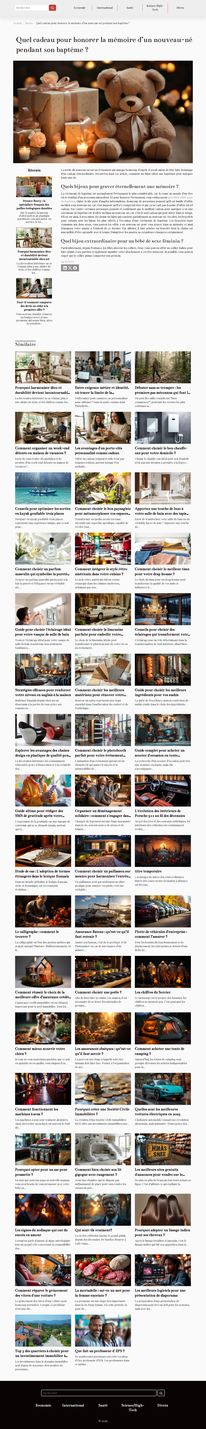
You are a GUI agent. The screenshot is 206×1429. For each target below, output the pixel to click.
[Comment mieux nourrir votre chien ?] (43, 1028)
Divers (180, 7)
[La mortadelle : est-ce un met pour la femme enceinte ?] (103, 1269)
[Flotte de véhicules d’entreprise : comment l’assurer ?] (163, 911)
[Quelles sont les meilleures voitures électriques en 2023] (163, 1088)
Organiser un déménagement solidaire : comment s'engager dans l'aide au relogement (102, 816)
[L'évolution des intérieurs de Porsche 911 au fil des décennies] (163, 790)
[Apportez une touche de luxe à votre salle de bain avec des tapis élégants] (163, 488)
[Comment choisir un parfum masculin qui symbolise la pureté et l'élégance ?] (43, 548)
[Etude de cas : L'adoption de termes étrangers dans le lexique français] (43, 850)
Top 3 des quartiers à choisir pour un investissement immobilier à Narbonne (42, 1356)
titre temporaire (148, 871)
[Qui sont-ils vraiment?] (103, 1209)
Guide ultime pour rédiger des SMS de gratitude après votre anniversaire (39, 816)
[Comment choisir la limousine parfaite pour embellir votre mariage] (103, 609)
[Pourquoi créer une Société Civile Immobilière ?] (103, 1088)
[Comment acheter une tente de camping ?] (163, 1028)
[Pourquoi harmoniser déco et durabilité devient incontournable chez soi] (34, 237)
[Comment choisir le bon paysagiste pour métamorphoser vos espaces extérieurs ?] (103, 488)
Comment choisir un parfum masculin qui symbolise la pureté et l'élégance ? (41, 574)
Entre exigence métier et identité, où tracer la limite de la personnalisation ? (102, 392)
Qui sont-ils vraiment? (93, 1230)
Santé (130, 7)
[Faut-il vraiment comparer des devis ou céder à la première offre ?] (34, 288)
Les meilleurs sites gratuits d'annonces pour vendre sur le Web (159, 1174)
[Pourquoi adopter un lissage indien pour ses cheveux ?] (163, 1209)
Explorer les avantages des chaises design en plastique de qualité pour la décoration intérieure (42, 755)
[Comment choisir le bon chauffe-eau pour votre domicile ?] (163, 427)
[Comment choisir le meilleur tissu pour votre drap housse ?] (163, 548)
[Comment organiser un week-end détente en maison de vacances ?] (43, 427)
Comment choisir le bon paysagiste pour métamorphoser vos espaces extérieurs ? (103, 513)
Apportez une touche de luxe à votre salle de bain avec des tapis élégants (160, 513)
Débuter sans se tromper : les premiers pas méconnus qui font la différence (162, 392)
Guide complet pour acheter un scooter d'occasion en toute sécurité (160, 755)
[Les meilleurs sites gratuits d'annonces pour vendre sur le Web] (163, 1149)
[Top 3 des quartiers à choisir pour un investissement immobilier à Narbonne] (43, 1330)
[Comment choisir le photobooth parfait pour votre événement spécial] (103, 729)
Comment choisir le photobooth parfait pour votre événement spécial (100, 755)
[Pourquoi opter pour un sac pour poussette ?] (43, 1149)
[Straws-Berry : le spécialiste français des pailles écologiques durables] (34, 187)
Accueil (17, 23)
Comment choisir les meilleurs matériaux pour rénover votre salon (99, 695)
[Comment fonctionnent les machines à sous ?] (43, 1088)
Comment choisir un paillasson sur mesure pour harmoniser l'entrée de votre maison (103, 876)
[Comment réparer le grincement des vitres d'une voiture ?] (43, 1269)
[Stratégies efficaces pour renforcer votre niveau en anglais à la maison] (43, 669)
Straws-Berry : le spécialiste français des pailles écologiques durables (34, 204)
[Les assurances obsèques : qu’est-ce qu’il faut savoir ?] (103, 1028)
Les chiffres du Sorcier (153, 992)
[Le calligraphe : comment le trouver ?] (43, 911)
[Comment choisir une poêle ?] (103, 971)
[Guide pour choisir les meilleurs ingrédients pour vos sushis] (163, 669)
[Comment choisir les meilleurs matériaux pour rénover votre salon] (103, 669)
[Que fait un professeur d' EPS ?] (103, 1330)
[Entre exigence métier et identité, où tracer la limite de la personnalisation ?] (103, 367)
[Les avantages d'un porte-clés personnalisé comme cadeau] (103, 427)
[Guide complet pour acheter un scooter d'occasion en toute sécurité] (163, 729)
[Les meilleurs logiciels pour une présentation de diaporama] (163, 1269)
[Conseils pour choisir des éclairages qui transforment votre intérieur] (163, 609)
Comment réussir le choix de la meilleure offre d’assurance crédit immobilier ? (42, 997)
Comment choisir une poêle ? (98, 992)
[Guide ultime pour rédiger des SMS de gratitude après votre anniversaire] (43, 790)
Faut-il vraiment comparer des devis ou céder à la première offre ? (34, 306)
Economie (79, 7)
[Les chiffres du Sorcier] (163, 971)
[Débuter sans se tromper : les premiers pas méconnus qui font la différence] (163, 367)
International (105, 7)
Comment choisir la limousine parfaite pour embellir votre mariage (99, 634)
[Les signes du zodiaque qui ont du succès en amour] (43, 1209)
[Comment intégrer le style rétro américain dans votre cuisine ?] (103, 548)
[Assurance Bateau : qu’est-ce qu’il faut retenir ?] (103, 911)
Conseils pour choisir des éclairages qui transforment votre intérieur (162, 634)
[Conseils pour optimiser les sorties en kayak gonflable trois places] (43, 488)
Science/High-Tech (155, 7)
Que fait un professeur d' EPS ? (100, 1351)
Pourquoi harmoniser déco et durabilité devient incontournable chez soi (34, 255)
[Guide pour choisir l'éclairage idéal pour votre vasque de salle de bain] (43, 609)
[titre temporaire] (163, 850)
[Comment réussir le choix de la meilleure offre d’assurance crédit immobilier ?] (43, 971)
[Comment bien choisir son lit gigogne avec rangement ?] (103, 1149)
